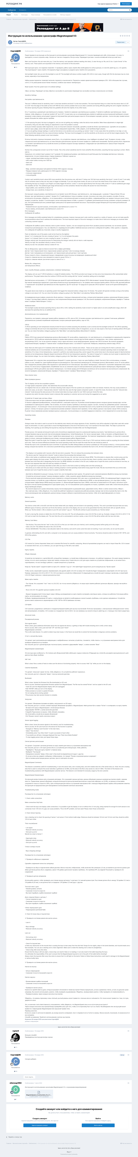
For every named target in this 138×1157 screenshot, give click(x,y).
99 (16, 67)
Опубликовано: (34, 51)
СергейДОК (22, 41)
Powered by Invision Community (69, 1154)
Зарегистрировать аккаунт (40, 1125)
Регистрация (126, 4)
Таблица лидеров (65, 15)
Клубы (16, 15)
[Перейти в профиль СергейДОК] (10, 42)
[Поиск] (130, 9)
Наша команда (35, 15)
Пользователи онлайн (50, 15)
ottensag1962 (16, 1083)
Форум (8, 15)
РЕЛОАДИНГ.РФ (14, 4)
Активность (22, 10)
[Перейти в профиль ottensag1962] (15, 1089)
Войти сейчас (98, 1125)
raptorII (15, 1031)
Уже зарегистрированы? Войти (108, 4)
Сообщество (12, 10)
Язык (69, 1152)
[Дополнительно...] (128, 51)
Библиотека (28, 43)
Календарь (24, 15)
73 (16, 1047)
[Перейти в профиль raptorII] (15, 1037)
